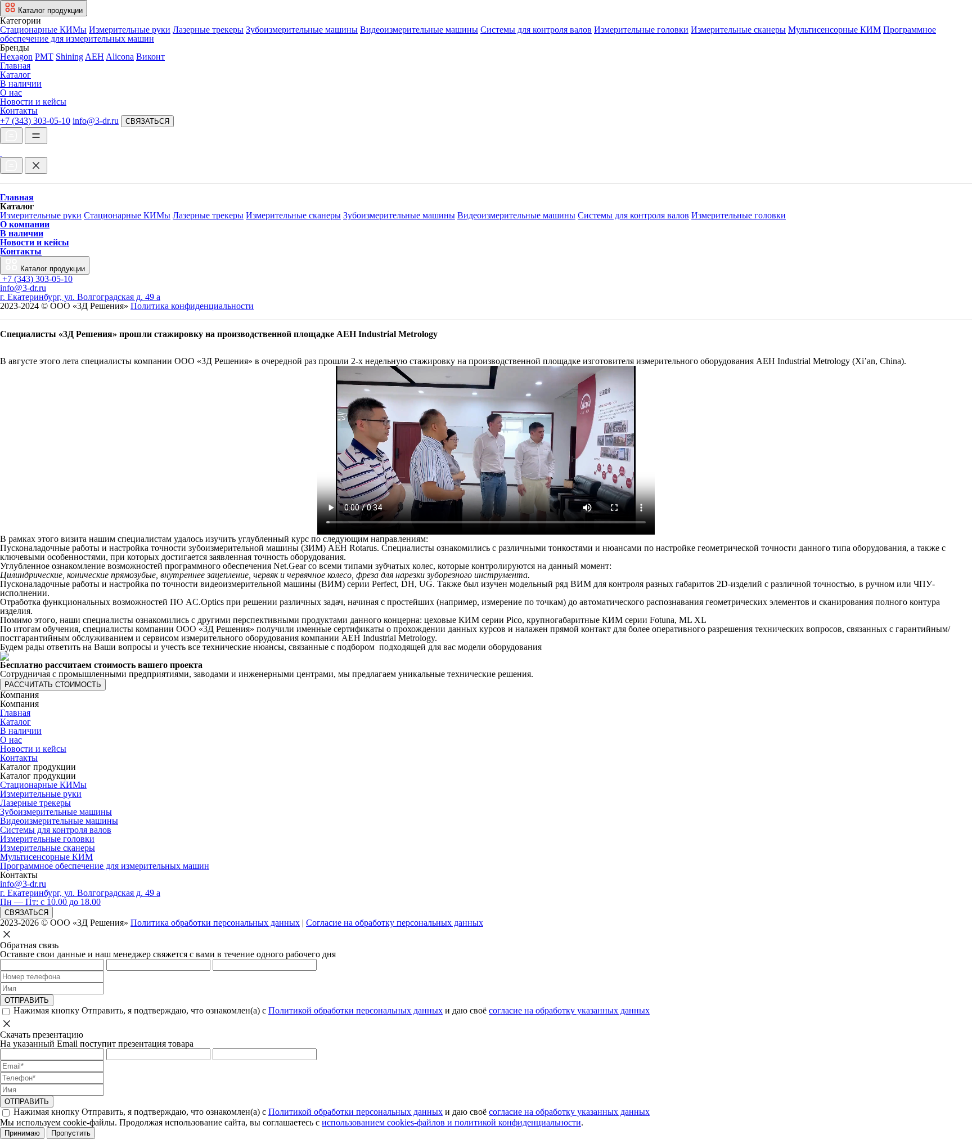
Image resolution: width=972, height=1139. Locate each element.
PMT (44, 56)
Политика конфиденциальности (192, 306)
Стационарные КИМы (43, 29)
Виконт (150, 56)
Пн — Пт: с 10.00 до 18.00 (50, 902)
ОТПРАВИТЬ (26, 1000)
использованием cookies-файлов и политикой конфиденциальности (451, 1122)
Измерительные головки (641, 29)
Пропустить (71, 1133)
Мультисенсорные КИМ (834, 29)
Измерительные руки (129, 29)
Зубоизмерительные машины (302, 29)
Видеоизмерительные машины (419, 29)
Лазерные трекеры (208, 29)
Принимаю (22, 1133)
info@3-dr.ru (96, 120)
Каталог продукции (51, 268)
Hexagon (16, 56)
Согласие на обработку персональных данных (394, 922)
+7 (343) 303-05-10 (35, 120)
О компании (25, 224)
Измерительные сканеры (738, 29)
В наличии (21, 83)
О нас (11, 92)
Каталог (15, 74)
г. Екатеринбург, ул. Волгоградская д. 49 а (80, 297)
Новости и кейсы (33, 101)
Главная (15, 65)
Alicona (120, 56)
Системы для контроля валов (536, 29)
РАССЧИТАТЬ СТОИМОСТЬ (52, 684)
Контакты (19, 110)
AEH (94, 56)
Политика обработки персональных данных (215, 922)
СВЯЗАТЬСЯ (147, 121)
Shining (69, 56)
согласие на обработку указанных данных (569, 1010)
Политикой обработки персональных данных (355, 1010)
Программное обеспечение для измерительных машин (104, 866)
